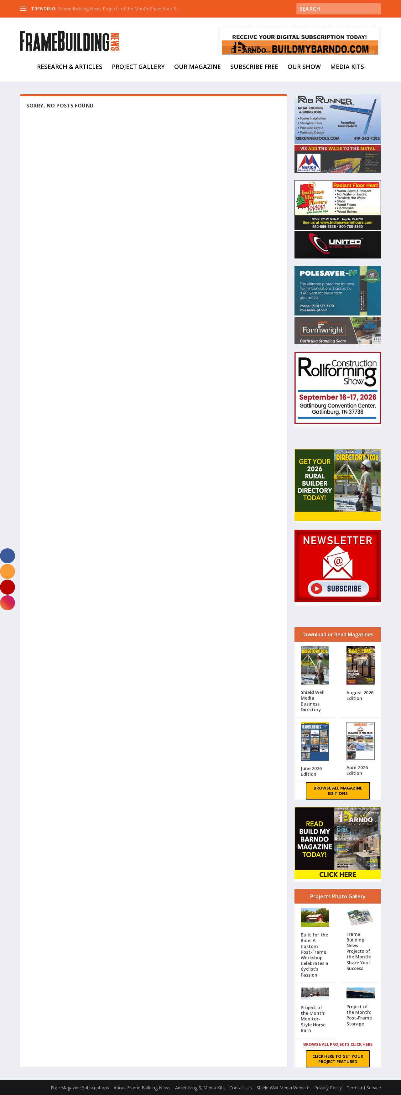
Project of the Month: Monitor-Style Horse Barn (313, 1018)
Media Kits (347, 67)
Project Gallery (138, 67)
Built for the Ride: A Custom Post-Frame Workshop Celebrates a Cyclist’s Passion (314, 955)
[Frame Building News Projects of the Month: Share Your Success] (360, 918)
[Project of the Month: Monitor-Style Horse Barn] (315, 994)
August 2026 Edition (359, 695)
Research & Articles (69, 67)
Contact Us (240, 1088)
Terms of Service (363, 1088)
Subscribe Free (254, 67)
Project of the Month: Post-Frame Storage (359, 1015)
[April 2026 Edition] (360, 741)
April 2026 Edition (357, 770)
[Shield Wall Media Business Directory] (315, 666)
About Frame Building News (142, 1088)
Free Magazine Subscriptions (80, 1088)
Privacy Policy (328, 1088)
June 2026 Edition (311, 771)
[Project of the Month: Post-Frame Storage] (360, 994)
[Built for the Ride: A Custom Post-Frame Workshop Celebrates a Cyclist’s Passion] (315, 918)
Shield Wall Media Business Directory (313, 700)
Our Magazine (197, 67)
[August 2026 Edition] (360, 666)
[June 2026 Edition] (315, 742)
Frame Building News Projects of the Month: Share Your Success (358, 951)
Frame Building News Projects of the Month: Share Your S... (118, 9)
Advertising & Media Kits (200, 1088)
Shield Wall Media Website (283, 1088)
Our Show (304, 67)
